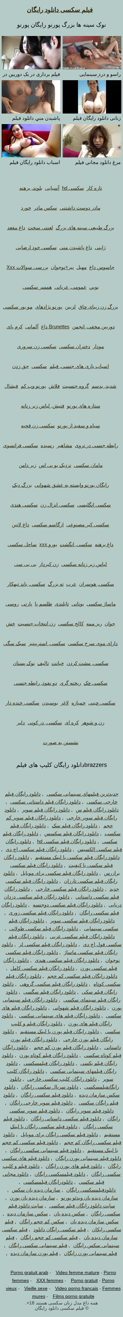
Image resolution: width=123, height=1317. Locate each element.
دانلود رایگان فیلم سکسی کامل (42, 968)
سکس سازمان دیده (27, 1213)
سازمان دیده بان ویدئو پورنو (89, 1198)
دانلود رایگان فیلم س (97, 809)
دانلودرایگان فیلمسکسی (48, 1182)
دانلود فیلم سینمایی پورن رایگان (88, 1158)
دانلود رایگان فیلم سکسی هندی (67, 960)
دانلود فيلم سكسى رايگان (47, 1095)
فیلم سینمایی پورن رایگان (90, 1253)
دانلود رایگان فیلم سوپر (46, 809)
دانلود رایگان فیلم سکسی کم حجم (82, 976)
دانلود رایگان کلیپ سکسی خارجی (62, 1079)
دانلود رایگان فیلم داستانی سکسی (45, 802)
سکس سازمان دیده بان (94, 1221)
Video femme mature (77, 1272)
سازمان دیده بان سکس (36, 1190)
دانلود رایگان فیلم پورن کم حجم (66, 1047)
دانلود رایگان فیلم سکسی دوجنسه (68, 904)
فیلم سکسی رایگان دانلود (59, 1229)
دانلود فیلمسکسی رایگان (59, 1174)
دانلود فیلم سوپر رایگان (90, 1110)
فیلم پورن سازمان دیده (34, 1253)
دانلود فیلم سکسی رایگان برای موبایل (59, 1134)
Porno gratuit (84, 1280)
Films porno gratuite (73, 1296)
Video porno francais (76, 1288)
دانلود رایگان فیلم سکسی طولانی (43, 928)
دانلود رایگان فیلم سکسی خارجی (70, 889)
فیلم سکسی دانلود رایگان (60, 9)
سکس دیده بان (69, 1213)
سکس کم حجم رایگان (41, 1221)
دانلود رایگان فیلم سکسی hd (66, 841)
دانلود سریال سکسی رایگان (49, 1087)
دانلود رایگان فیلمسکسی (49, 1063)
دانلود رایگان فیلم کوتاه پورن (48, 1055)
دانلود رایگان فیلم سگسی (49, 992)
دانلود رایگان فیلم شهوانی (79, 1007)
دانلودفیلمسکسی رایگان (91, 1190)
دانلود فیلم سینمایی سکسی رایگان (45, 1150)
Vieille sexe (36, 1288)
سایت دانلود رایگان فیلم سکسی (82, 1205)
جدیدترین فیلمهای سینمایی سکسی (82, 794)
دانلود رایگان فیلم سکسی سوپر (82, 920)
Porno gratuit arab (29, 1272)
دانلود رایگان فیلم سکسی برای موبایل (59, 873)
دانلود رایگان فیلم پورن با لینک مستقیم (59, 1031)
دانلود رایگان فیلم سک (74, 825)
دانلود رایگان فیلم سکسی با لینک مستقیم (77, 857)
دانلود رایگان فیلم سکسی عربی (82, 936)
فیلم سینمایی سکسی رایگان (38, 1245)
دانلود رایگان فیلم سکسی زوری (41, 912)
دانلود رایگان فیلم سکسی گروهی (54, 984)
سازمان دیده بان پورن (32, 1198)
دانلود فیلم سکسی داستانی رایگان (66, 1118)
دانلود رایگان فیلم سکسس (71, 833)
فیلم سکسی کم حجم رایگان (49, 1237)
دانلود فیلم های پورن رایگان (74, 1166)
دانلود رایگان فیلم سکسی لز (48, 944)
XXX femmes (49, 1280)
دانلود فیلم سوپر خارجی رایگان (41, 1102)
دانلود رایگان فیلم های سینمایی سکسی (59, 1015)
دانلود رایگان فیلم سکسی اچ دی (39, 849)
